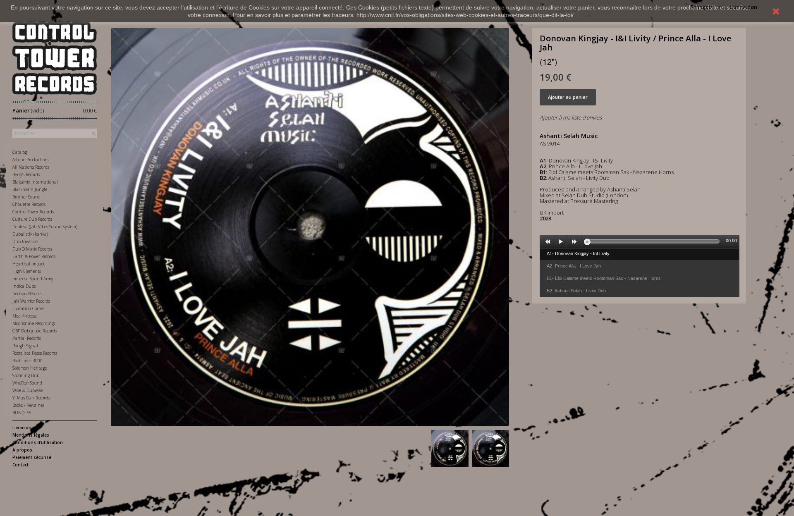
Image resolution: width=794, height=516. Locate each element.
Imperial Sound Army (32, 279)
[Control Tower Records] (54, 58)
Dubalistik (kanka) (30, 234)
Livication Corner (28, 308)
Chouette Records (28, 204)
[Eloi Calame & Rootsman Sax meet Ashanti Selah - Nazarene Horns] (490, 448)
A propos (22, 450)
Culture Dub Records (32, 219)
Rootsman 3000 (27, 360)
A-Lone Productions (30, 159)
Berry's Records (26, 174)
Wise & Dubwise (27, 390)
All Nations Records (30, 167)
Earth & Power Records (33, 256)
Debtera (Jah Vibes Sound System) (44, 226)
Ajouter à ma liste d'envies (571, 117)
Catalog (19, 152)
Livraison (21, 427)
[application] (639, 241)
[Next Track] (574, 241)
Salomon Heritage (29, 368)
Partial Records (26, 338)
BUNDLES (21, 413)
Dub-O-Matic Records (32, 249)
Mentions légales (30, 435)
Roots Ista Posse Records (34, 353)
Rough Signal (25, 346)
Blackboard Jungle (29, 189)
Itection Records (27, 293)
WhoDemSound (27, 383)
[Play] (561, 241)
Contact (20, 465)
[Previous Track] (547, 241)
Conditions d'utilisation (37, 442)
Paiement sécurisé (31, 457)
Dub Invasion (25, 241)
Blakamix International (35, 182)
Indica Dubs (24, 286)
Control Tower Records (33, 212)
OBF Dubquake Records (34, 331)
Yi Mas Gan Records (31, 398)
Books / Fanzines (28, 405)
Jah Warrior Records (31, 301)
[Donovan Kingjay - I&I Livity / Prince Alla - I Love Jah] (450, 448)
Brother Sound (26, 197)
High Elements (26, 271)
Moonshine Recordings (33, 323)
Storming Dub (25, 375)
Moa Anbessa (25, 316)
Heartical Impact (28, 264)
